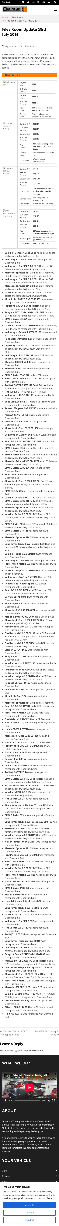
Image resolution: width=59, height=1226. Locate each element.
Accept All (29, 1205)
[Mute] (49, 1100)
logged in (18, 1050)
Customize (29, 1212)
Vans (4, 1181)
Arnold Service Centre (16, 639)
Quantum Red (32, 256)
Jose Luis (27, 795)
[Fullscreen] (53, 1100)
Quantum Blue (32, 464)
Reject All (29, 1220)
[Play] (5, 1100)
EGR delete (10, 997)
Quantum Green (45, 315)
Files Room (29, 46)
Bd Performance (42, 977)
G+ (33, 2)
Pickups (6, 1176)
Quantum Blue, (42, 831)
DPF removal (39, 391)
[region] (29, 1204)
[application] (29, 1087)
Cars (4, 1170)
